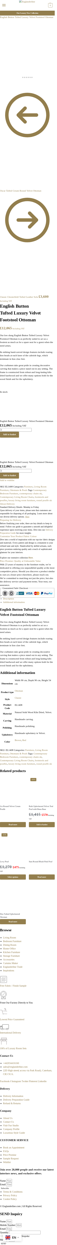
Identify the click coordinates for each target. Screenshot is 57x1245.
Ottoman (19, 691)
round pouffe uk (44, 500)
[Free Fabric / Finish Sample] (3, 982)
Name (3, 1180)
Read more (13, 825)
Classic (18, 698)
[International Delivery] (4, 1029)
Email (3, 1184)
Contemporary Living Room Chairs (17, 497)
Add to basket (9, 434)
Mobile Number (8, 1225)
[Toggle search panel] (3, 12)
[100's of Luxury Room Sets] (4, 1044)
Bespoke (25, 1236)
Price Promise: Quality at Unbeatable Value (20, 561)
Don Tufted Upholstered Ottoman (10, 915)
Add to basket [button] (41, 825)
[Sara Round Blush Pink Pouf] (42, 845)
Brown (18, 740)
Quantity (4, 1232)
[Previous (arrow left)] (1, 86)
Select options (13, 877)
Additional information (14, 602)
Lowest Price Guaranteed (12, 1019)
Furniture (28, 486)
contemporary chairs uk (30, 493)
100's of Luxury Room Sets (13, 1048)
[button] (49, 5)
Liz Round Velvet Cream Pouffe (10, 807)
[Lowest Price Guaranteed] (4, 1015)
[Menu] (6, 5)
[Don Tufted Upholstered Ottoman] (13, 897)
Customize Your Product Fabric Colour (18, 536)
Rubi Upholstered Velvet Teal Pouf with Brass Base (41, 807)
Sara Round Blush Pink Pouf (40, 861)
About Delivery (7, 504)
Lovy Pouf (4, 861)
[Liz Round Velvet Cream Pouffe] (13, 789)
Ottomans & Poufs (18, 490)
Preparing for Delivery (10, 520)
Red (24, 740)
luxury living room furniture (21, 500)
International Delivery (10, 1032)
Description (8, 598)
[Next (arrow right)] (3, 86)
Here (30, 558)
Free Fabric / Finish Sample (13, 985)
